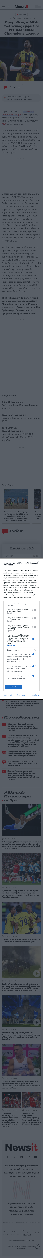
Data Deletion (8, 695)
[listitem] (21, 604)
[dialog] (21, 629)
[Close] (38, 563)
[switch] (34, 610)
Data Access (21, 695)
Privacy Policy (34, 695)
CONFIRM (13, 687)
